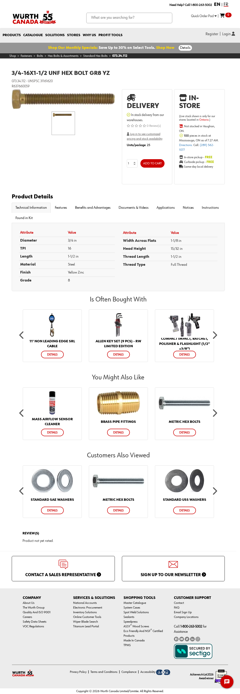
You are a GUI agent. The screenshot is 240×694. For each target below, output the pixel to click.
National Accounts (85, 603)
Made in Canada (134, 640)
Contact (179, 603)
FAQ (176, 607)
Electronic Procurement (87, 607)
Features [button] (61, 208)
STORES (73, 35)
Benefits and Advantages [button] (93, 208)
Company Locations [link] (186, 617)
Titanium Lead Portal (86, 626)
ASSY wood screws (136, 626)
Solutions (55, 35)
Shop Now (165, 48)
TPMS (127, 645)
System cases (132, 607)
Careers (27, 617)
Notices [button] (188, 208)
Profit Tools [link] (110, 35)
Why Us (89, 35)
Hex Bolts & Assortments (63, 56)
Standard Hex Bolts (95, 56)
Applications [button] (166, 208)
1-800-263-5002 (191, 626)
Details (185, 48)
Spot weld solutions (136, 612)
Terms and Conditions (103, 672)
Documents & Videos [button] (134, 208)
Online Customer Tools (87, 617)
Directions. (186, 145)
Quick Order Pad (202, 16)
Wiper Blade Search (85, 621)
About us (28, 603)
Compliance (128, 672)
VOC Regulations (33, 626)
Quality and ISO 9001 (37, 612)
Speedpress (131, 621)
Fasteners (26, 56)
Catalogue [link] (33, 35)
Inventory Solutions (85, 612)
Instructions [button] (210, 208)
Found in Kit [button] (24, 218)
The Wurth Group (34, 607)
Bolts (40, 56)
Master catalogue (135, 603)
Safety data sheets (34, 621)
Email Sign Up (183, 612)
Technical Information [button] (31, 208)
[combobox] (129, 18)
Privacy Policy (78, 672)
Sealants (129, 617)
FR (226, 4)
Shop (12, 56)
